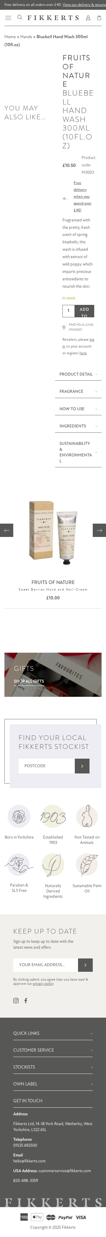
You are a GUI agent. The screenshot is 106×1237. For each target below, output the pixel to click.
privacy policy (43, 984)
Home (10, 37)
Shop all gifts (29, 681)
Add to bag (84, 312)
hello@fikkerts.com (29, 1161)
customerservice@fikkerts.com (65, 1171)
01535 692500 (25, 1145)
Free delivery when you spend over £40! (83, 197)
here (83, 353)
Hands (26, 37)
